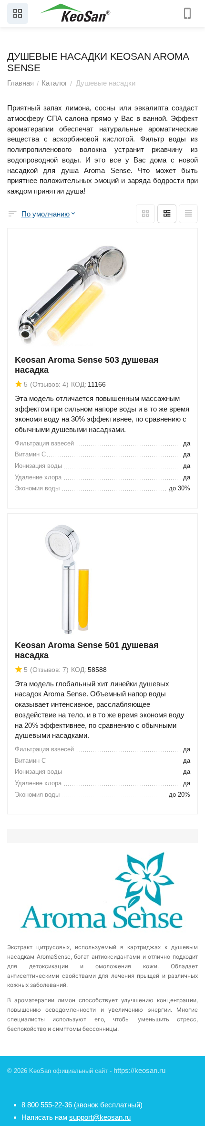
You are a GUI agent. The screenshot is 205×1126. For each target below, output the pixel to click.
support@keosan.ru (100, 1117)
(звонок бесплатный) (82, 1105)
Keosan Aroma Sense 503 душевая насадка (87, 365)
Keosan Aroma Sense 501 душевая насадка (87, 650)
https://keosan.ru (139, 1070)
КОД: (78, 384)
